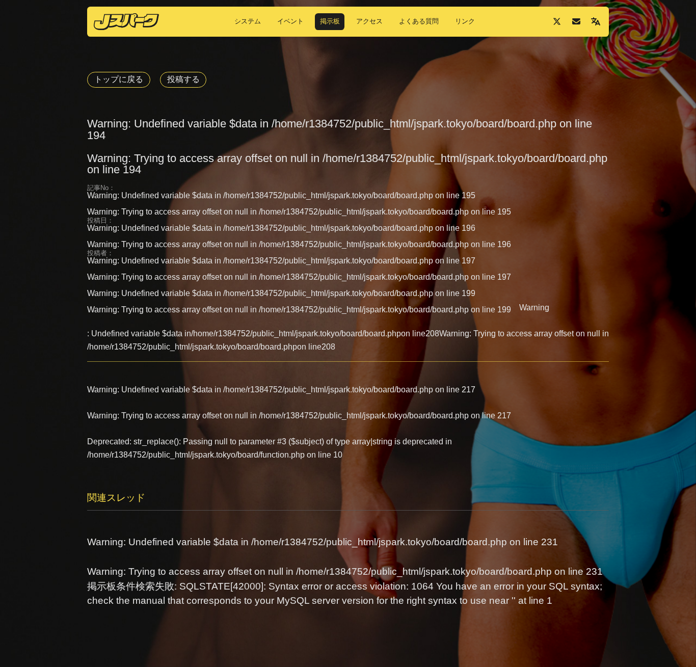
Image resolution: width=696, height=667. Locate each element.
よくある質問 (419, 21)
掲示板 (330, 21)
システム (247, 21)
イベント (290, 21)
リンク (465, 21)
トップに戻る (118, 79)
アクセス (369, 21)
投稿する (183, 79)
